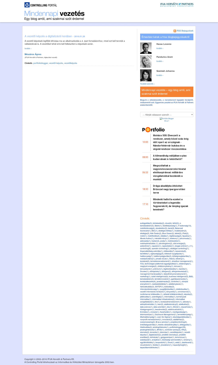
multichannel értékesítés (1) (151, 294)
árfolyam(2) (166, 271)
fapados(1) (186, 236)
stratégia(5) (144, 233)
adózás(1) (187, 301)
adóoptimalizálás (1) (148, 304)
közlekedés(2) (158, 223)
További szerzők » (147, 83)
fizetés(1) (156, 345)
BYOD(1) (160, 329)
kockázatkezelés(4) (148, 281)
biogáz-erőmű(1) (181, 246)
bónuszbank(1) (146, 268)
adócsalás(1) (145, 241)
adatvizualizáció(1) (175, 309)
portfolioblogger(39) (178, 327)
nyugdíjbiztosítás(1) (167, 289)
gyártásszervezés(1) (179, 279)
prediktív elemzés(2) (170, 334)
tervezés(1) (154, 332)
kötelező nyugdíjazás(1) (174, 253)
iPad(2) (185, 233)
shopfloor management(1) (182, 261)
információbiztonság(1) (149, 289)
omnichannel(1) (184, 291)
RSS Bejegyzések (184, 30)
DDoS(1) (176, 307)
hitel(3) (172, 258)
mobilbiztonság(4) (147, 228)
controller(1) (176, 281)
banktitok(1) (145, 253)
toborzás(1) (164, 332)
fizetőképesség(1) (170, 225)
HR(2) (183, 329)
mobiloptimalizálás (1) (149, 243)
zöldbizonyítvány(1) (165, 266)
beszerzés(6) (180, 251)
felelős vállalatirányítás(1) (168, 324)
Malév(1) (158, 225)
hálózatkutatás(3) (147, 286)
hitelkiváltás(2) (146, 327)
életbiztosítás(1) (182, 289)
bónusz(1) (178, 266)
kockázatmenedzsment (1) (171, 301)
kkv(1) (157, 301)
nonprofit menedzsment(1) (150, 319)
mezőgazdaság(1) (179, 312)
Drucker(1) (144, 271)
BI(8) (191, 276)
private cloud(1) (162, 258)
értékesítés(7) (169, 251)
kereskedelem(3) (147, 279)
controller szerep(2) (172, 329)
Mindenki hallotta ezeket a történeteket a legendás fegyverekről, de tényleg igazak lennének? (170, 204)
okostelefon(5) (161, 228)
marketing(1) (145, 276)
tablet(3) (178, 233)
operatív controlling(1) (160, 248)
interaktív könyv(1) (162, 238)
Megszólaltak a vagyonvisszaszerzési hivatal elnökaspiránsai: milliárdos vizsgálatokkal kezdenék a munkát (169, 172)
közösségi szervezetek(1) (172, 339)
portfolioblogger (40, 63)
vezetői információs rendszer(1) (153, 291)
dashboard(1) (187, 342)
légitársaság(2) (175, 236)
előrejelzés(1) (155, 271)
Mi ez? (166, 121)
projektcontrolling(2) (179, 322)
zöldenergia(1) (185, 263)
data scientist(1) (159, 307)
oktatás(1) (164, 236)
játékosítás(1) (145, 296)
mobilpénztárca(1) (147, 258)
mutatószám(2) (180, 230)
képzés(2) (188, 294)
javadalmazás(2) (163, 281)
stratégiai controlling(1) (179, 248)
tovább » (28, 48)
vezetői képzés (56, 63)
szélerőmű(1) (145, 246)
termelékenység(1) (185, 314)
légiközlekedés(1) (170, 268)
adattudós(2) (184, 304)
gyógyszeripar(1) (167, 337)
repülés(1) (183, 268)
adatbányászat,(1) (176, 284)
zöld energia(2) (179, 243)
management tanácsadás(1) (151, 274)
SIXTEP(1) (159, 286)
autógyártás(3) (146, 223)
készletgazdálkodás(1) (182, 317)
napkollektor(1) (168, 246)
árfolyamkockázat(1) (180, 271)
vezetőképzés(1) (176, 332)
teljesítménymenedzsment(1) (175, 274)
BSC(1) (154, 230)
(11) (191, 246)
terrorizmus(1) (180, 337)
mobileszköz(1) (174, 241)
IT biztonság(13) (184, 225)
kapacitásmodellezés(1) (149, 347)
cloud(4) (168, 223)
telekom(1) (174, 238)
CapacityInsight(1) (180, 345)
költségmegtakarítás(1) (181, 256)
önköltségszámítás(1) (148, 324)
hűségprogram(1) (147, 309)
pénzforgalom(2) (165, 243)
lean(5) (160, 304)
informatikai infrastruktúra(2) (163, 299)
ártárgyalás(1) (185, 324)
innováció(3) (167, 319)
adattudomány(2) (171, 304)
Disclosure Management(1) (166, 314)
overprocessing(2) (147, 322)
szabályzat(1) (145, 339)
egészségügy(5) (157, 253)
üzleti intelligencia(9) (159, 276)
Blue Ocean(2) (168, 233)
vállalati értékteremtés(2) (173, 294)
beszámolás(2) (161, 309)
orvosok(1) (154, 312)
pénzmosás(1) (185, 238)
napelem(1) (156, 246)
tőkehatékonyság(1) (148, 317)
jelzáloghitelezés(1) (161, 327)
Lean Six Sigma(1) (164, 317)
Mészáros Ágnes (33, 54)
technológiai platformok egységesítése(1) (161, 263)
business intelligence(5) (178, 276)
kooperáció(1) (161, 342)
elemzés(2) (144, 332)
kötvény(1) (180, 258)
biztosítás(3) (169, 286)
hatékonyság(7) (146, 256)
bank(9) (171, 228)
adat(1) (178, 342)
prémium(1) (158, 268)
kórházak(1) (155, 337)
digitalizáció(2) (155, 334)
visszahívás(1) (186, 307)
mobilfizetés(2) (154, 236)
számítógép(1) (157, 296)
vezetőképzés (70, 63)
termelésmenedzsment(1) (160, 261)
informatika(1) (169, 296)
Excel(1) (171, 342)
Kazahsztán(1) (166, 312)
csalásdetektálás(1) (160, 284)
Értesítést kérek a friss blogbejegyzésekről (165, 37)
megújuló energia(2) (148, 266)
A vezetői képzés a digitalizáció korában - (55, 36)
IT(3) (142, 263)
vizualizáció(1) (146, 345)
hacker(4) (155, 241)
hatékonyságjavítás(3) (162, 256)
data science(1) (146, 307)
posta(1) (163, 241)
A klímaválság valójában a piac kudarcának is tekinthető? (170, 157)
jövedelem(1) (166, 345)
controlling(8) (145, 248)
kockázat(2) (144, 261)
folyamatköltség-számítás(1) (151, 251)
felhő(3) (176, 223)
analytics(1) (156, 339)
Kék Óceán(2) (155, 233)
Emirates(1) (144, 312)
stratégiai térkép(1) (166, 230)
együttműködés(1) (147, 342)
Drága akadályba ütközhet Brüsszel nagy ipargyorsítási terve (169, 189)
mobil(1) (143, 236)
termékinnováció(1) (162, 279)
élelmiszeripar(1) (147, 314)
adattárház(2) (178, 319)
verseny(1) (187, 339)
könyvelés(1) (171, 291)
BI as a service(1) (163, 322)
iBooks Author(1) (147, 238)
